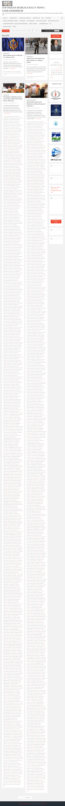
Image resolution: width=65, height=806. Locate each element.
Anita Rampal (18, 148)
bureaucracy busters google (12, 203)
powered (9, 657)
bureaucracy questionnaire (15, 339)
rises (8, 701)
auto (14, 169)
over (14, 639)
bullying (17, 185)
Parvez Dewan (18, 647)
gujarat (7, 518)
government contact (13, 507)
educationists (17, 477)
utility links (13, 772)
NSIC (5, 633)
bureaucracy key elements (13, 286)
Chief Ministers (17, 426)
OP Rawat (15, 638)
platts (21, 653)
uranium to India (15, 769)
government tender (13, 512)
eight (9, 479)
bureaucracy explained (15, 238)
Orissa (11, 639)
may (21, 588)
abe (14, 134)
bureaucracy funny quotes (17, 245)
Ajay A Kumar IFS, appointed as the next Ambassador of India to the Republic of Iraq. (38, 30)
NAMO (9, 614)
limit (10, 578)
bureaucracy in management (13, 271)
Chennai (12, 423)
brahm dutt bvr (16, 182)
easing (7, 477)
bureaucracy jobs (13, 281)
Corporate (48, 18)
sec (16, 719)
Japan (18, 561)
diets (20, 465)
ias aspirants (19, 531)
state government (9, 734)
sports (19, 730)
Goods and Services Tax (17, 504)
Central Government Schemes (10, 20)
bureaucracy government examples (15, 256)
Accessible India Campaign (15, 136)
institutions (15, 551)
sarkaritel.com (19, 713)
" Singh (4, 116)
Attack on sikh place (7, 71)
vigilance (19, 776)
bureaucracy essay (16, 232)
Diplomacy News (7, 26)
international (29, 76)
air (20, 140)
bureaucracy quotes (8, 346)
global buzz (9, 500)
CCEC (5, 415)
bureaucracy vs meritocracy (16, 391)
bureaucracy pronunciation (13, 336)
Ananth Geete (8, 146)
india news (14, 542)
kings (15, 570)
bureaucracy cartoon (14, 208)
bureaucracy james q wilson (13, 277)
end (9, 481)
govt (16, 515)
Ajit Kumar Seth (16, 143)
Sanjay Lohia (8, 709)
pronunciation (15, 669)
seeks (9, 722)
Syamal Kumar (14, 743)
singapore (20, 727)
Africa (18, 139)
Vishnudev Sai (10, 779)
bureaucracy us (18, 382)
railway (8, 682)
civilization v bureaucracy (17, 432)
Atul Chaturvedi (18, 163)
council (16, 447)
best (14, 176)
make (10, 584)
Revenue (9, 700)
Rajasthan (20, 686)
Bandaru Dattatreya (11, 173)
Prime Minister (10, 663)
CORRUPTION (11, 447)
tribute (8, 758)
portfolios (6, 656)
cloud (9, 433)
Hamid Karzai (12, 518)
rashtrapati (17, 692)
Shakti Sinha (9, 724)
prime (5, 663)
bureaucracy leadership (8, 295)
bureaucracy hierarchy (17, 259)
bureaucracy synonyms (11, 364)
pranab (16, 660)
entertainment (10, 483)
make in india (15, 584)
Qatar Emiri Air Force (11, 677)
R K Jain (18, 677)
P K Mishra (18, 639)
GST (18, 516)
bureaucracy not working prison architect (14, 321)
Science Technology (16, 715)
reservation (10, 697)
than (19, 746)
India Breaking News (14, 534)
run (18, 703)
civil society (8, 432)
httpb (15, 527)
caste (19, 414)
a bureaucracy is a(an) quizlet (12, 127)
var (18, 773)
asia (11, 160)
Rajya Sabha (15, 688)
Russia (18, 704)
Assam (14, 161)
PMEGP (5, 654)
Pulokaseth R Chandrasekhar (13, 676)
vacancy (10, 773)
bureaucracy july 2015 (12, 284)
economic (12, 477)
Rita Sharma (12, 701)
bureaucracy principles (15, 333)
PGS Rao (8, 651)
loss (12, 581)
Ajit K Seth (10, 143)
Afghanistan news (12, 139)
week (10, 781)
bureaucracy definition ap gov (14, 218)
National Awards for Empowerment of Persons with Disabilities (12, 619)
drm (15, 473)
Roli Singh (17, 701)
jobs (20, 563)
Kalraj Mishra (9, 569)
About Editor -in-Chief (53, 20)
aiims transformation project (13, 140)
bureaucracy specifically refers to (14, 361)
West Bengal (14, 781)
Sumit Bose (13, 740)
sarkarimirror (5, 59)
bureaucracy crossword (8, 217)
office (18, 636)
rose (21, 701)
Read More (12, 68)
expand (5, 486)
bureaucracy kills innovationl (16, 290)
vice (16, 775)
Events (14, 26)
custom (18, 453)
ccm (8, 415)
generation (16, 497)
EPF (15, 485)
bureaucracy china (14, 211)
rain (17, 685)
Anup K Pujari (15, 149)
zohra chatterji (17, 784)
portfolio (20, 654)
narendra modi (15, 615)
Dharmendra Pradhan (14, 465)
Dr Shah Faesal (10, 469)
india (8, 534)
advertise (11, 137)
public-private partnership (12, 674)
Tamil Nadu (15, 745)
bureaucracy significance (13, 358)
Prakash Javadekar (10, 660)
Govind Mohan (11, 515)
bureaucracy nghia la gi (10, 319)
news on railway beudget (13, 627)
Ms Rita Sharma (17, 611)
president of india (18, 662)
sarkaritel (13, 713)
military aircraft (18, 594)
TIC (15, 755)
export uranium (17, 486)
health (18, 519)
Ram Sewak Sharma (11, 689)
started (20, 733)
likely (7, 578)
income (13, 533)
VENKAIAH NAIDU (10, 775)
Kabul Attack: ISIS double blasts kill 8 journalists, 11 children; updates (36, 60)
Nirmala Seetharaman (14, 629)
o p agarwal (12, 635)
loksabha (8, 581)
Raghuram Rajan (14, 680)
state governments (17, 734)
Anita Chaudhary (11, 148)
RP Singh (5, 703)
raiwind (20, 685)
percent (18, 648)
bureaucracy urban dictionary (14, 381)
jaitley (11, 561)
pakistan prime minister (17, 642)
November (17, 632)
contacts (16, 442)
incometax (18, 533)
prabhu (14, 659)
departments (16, 460)
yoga (12, 784)
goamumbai (16, 503)
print (20, 668)
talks (11, 745)
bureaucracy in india (17, 268)
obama (17, 635)
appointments (10, 152)
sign (7, 727)
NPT (21, 632)
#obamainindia (16, 116)
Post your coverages (41, 20)
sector (5, 722)
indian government (14, 546)
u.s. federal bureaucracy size (12, 764)
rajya (10, 688)
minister (13, 596)
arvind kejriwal (18, 155)
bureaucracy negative (15, 313)
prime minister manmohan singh (13, 665)
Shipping (9, 725)
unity (18, 766)
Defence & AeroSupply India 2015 (14, 456)
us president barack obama (17, 770)
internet (9, 557)
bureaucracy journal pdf (11, 283)
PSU (50, 23)
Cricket (5, 451)
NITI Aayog (12, 630)
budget (8, 184)
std (12, 737)
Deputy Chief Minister (15, 462)
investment (14, 557)
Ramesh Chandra (10, 691)
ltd (14, 581)
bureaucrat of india (14, 408)
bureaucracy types (13, 375)
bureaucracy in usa (7, 274)
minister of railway (12, 597)
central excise (16, 417)
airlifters (9, 142)
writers (8, 784)
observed (6, 636)
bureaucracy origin (17, 330)
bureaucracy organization (9, 328)
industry (15, 549)
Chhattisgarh (17, 423)
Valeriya (14, 773)
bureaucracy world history (14, 405)
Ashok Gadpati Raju (11, 158)
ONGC (10, 638)
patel (12, 648)
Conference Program (16, 438)
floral (16, 491)
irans (21, 557)
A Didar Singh (9, 134)
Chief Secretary (12, 427)
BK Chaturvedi (9, 181)
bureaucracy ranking (12, 348)
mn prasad (20, 603)
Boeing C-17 (15, 181)
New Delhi (12, 626)
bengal (11, 176)
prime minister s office (13, 668)
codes (16, 433)
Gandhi (9, 494)
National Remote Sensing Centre (15, 620)
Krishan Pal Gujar (12, 573)
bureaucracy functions (16, 244)
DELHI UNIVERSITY (15, 457)
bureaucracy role (16, 355)
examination (19, 485)
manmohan (16, 587)
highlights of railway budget (16, 522)
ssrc (18, 731)
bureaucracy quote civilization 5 (15, 345)
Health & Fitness (33, 23)
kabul (13, 71)
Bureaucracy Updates (24, 18)
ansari (10, 149)
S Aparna (8, 706)
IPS (18, 557)
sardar (14, 712)
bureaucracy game (17, 247)
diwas (20, 466)
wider (10, 782)
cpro (8, 450)
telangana (8, 746)
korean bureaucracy (10, 572)
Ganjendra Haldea (15, 494)
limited (13, 578)
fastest (8, 489)
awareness (9, 170)
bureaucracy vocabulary (11, 387)
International (30, 56)
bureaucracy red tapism (12, 352)
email (10, 480)
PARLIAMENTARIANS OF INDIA (12, 645)
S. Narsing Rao (14, 706)
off (15, 636)
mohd (8, 605)
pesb (10, 650)
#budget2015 (9, 116)
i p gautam (11, 531)
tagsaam (5, 745)
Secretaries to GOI (13, 721)
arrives (20, 154)
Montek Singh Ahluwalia (15, 605)
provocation (6, 671)
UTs (17, 772)
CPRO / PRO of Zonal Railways (16, 450)
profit (10, 669)
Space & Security (13, 730)
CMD (12, 433)
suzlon (11, 742)
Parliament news (12, 644)
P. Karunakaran (9, 641)
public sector (15, 671)
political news (15, 654)
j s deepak (11, 560)
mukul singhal (15, 612)
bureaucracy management (13, 304)
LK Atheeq (16, 579)
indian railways (14, 548)
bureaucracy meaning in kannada (12, 310)
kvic (18, 573)
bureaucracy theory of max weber (12, 370)
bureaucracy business (15, 200)
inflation (19, 549)
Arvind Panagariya (14, 157)
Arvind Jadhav (11, 155)
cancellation (11, 414)
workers (18, 782)
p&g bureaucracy (16, 641)
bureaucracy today (12, 373)
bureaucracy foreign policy (13, 242)
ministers (17, 599)
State (42, 18)
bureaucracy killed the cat (12, 289)
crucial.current (14, 451)
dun (17, 473)
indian (19, 542)
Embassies (14, 480)
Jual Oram (12, 564)
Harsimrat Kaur (13, 519)
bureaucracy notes (7, 322)
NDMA (8, 624)
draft (8, 473)
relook (17, 695)
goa (11, 503)
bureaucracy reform (17, 354)
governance (15, 506)
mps (15, 609)
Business (19, 409)
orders (19, 638)
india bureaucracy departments (15, 536)
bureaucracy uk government (16, 378)
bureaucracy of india (16, 322)
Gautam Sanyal (10, 495)
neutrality (15, 624)
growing (14, 516)
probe (7, 669)
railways (13, 685)
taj (8, 745)
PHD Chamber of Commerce (16, 651)
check (15, 418)
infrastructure (9, 551)
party (13, 647)
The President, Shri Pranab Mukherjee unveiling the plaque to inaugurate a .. (36, 103)
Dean (21, 454)
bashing (18, 175)
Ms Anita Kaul (10, 611)
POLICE (9, 654)
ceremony (11, 418)
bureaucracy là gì (16, 292)
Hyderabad (9, 528)
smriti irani (17, 728)
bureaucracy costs (15, 214)
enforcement (17, 481)
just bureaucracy (9, 566)
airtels (13, 142)
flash (13, 491)
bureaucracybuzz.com (15, 406)
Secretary (20, 721)
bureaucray (14, 409)
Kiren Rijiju (19, 570)
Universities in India (18, 767)
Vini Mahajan (13, 778)
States (15, 736)
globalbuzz (14, 500)
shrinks (13, 725)
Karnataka (15, 569)
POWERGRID (14, 657)
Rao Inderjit (17, 691)
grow (11, 516)
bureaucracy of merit (13, 325)
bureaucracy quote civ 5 (8, 343)
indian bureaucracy (17, 543)
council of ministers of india (14, 448)
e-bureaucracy (19, 474)
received (13, 695)
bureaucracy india (16, 274)
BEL (8, 176)
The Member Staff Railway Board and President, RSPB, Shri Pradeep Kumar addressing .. (12, 98)
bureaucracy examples (18, 233)
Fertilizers (16, 489)
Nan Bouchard (15, 614)
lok (19, 579)
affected (16, 137)
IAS (15, 531)
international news (36, 76)
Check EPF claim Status (12, 420)
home (16, 525)
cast (16, 414)
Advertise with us (43, 23)
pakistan (9, 642)
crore (9, 451)
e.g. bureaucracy (18, 475)
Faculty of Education (12, 488)
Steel (20, 737)
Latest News (22, 20)
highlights (9, 521)
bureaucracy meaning (18, 306)
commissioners (12, 435)
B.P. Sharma (14, 170)
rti (16, 703)
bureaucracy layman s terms (16, 294)
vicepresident (14, 776)
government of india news (11, 510)
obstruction (11, 636)
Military (12, 594)
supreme (17, 740)
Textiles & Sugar (14, 746)
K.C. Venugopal (13, 567)
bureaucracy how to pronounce (13, 266)
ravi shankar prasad (12, 694)
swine (9, 743)
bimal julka (12, 179)
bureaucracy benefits (17, 199)
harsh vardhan (19, 518)
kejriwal (19, 569)
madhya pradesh (15, 582)
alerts (9, 145)
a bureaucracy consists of (13, 121)
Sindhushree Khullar (13, 727)
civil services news (11, 430)
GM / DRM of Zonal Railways (15, 501)
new (19, 624)
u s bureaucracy (17, 758)
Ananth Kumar (15, 146)
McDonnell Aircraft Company (10, 590)
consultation (16, 441)
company (18, 435)
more (13, 606)
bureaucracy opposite (18, 327)
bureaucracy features (15, 239)
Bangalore (18, 173)
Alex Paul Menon (14, 145)
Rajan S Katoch (14, 686)
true (12, 758)
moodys (8, 606)
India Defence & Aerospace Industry (14, 540)
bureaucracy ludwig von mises (13, 301)
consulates (11, 441)
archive (16, 154)
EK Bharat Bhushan (14, 479)
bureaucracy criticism (17, 215)
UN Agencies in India (12, 766)
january (14, 561)
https (18, 527)
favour (11, 489)
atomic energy (11, 163)
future (19, 492)
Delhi (8, 457)
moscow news (17, 606)
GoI (20, 503)
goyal (7, 516)
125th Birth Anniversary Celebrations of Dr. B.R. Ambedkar (13, 119)
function (11, 492)
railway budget (14, 682)
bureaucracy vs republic (13, 394)
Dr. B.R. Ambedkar (13, 471)
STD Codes (16, 737)
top (6, 757)
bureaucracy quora (18, 342)
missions (16, 602)
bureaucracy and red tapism (15, 197)
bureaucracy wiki (11, 403)
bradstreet (10, 182)
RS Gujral (10, 703)
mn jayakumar (13, 603)
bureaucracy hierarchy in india (10, 260)
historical (9, 525)
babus (19, 170)
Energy (12, 481)
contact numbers (10, 442)
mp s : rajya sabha (10, 609)
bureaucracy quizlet (15, 340)
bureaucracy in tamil (18, 272)
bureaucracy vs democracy (15, 388)
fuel (7, 492)
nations (15, 623)
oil (20, 636)
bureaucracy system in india (12, 366)
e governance (12, 474)
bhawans (8, 178)
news (16, 626)
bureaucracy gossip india (11, 253)
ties (18, 755)
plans (18, 653)
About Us (5, 18)
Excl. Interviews (30, 20)
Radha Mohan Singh (18, 679)
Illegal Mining (8, 533)
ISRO (9, 558)
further (15, 492)
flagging (9, 491)
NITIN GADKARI (19, 630)
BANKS (14, 175)
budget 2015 (13, 184)
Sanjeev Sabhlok (10, 710)
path (15, 648)
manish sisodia (10, 587)
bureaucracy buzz (15, 205)
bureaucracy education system (15, 230)
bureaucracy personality (15, 331)
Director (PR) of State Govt (13, 466)
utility (8, 772)
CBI (21, 414)
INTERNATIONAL (13, 18)
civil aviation (16, 429)
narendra (9, 615)
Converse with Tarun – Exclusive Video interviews (15, 23)
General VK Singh (9, 497)
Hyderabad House (16, 528)
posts (10, 656)
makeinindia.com (12, 585)
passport (8, 648)
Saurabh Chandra (7, 715)
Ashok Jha (18, 158)
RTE (14, 703)
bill (8, 179)
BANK (10, 175)
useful (5, 772)
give (18, 498)
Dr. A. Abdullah (17, 469)
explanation (10, 486)
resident (15, 697)
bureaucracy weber (14, 397)
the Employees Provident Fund (15, 751)
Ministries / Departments (13, 600)
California (6, 414)
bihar (19, 178)
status (9, 737)
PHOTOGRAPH (7, 653)
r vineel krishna (10, 679)
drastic (11, 473)
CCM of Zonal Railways (14, 415)
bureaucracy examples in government (11, 235)
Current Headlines (12, 453)
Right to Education (15, 700)
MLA (9, 603)
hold (13, 525)
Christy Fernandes (9, 429)
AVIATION (18, 169)
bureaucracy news (14, 316)
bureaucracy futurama (8, 247)
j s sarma (16, 560)
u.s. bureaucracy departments (14, 760)
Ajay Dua (17, 142)
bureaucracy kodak (7, 292)
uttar (20, 772)
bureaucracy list (12, 296)
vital (19, 779)
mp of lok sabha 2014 (13, 608)
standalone (9, 733)
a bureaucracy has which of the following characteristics (11, 122)
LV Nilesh (18, 581)
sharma (13, 724)
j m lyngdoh (13, 558)
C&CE (21, 412)
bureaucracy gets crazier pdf (12, 250)
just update (16, 566)
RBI (9, 695)
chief (11, 424)
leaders (14, 575)
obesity (20, 635)
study (8, 739)
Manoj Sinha (16, 588)
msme (10, 612)
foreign (20, 491)
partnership (8, 647)
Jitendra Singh (15, 563)
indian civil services (15, 545)
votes (7, 781)
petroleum (14, 650)
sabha (19, 706)
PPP (19, 657)
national (15, 617)
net (11, 624)
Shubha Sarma (18, 725)
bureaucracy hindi (16, 262)
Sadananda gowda (14, 707)
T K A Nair (20, 743)
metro (8, 594)
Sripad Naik (14, 731)
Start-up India (15, 733)
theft (13, 755)
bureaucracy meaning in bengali (10, 307)
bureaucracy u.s (18, 376)
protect (20, 669)
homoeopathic (10, 527)
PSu (10, 671)
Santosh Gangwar (17, 710)
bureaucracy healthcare (8, 257)
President (12, 662)
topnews (10, 757)
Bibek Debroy (14, 178)
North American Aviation (9, 632)
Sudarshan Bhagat (13, 739)
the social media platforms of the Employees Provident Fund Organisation (13, 754)
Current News (36, 18)
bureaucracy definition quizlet (14, 227)
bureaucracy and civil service (15, 190)
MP (7, 608)
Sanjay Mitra (14, 709)
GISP (16, 498)
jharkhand (9, 563)
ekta (20, 479)
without (14, 782)
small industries (10, 728)
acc (16, 134)
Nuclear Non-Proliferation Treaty (13, 633)
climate (5, 433)
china (17, 427)
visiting (15, 779)
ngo (20, 627)
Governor (11, 513)
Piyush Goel (13, 653)
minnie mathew (11, 602)
